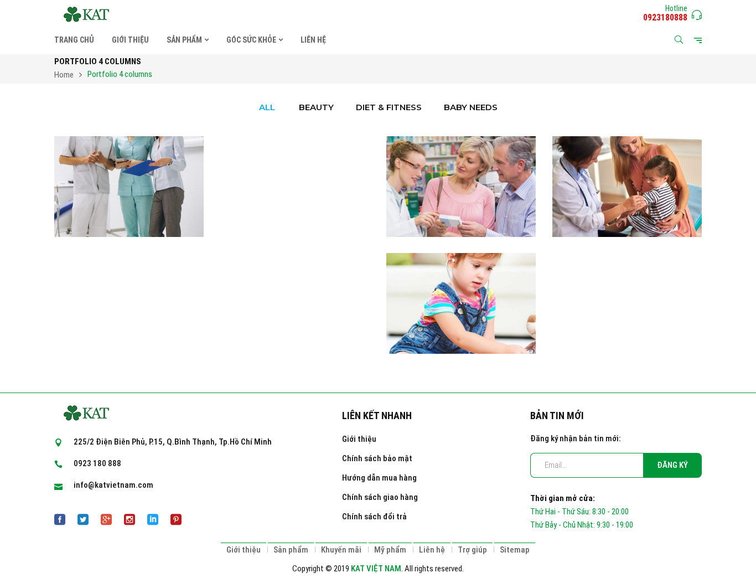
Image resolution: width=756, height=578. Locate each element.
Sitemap (515, 550)
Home (64, 75)
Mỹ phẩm (390, 550)
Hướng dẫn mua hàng (379, 478)
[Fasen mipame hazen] (627, 143)
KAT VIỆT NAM (376, 569)
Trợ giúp (472, 550)
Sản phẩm (290, 550)
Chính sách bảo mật (377, 458)
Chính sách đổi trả (374, 517)
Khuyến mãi (341, 550)
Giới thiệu (359, 439)
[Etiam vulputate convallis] (461, 260)
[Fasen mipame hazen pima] (461, 143)
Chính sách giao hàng (380, 497)
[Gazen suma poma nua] (129, 143)
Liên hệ (432, 550)
